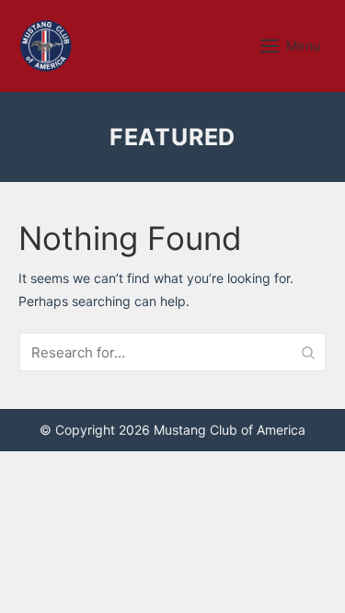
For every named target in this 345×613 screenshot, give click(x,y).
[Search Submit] (308, 352)
